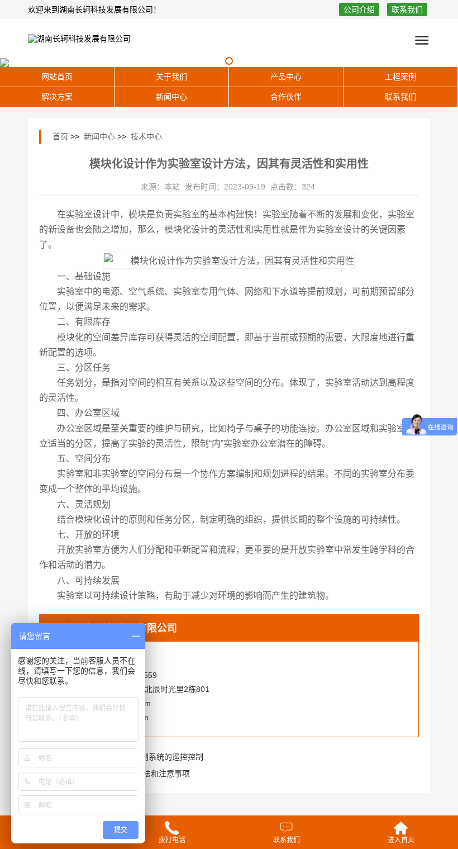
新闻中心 (171, 96)
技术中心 (146, 136)
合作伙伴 (286, 96)
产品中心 (286, 76)
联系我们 (407, 9)
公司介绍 (359, 9)
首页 (60, 136)
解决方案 (57, 96)
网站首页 (57, 76)
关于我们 (171, 76)
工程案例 (400, 76)
